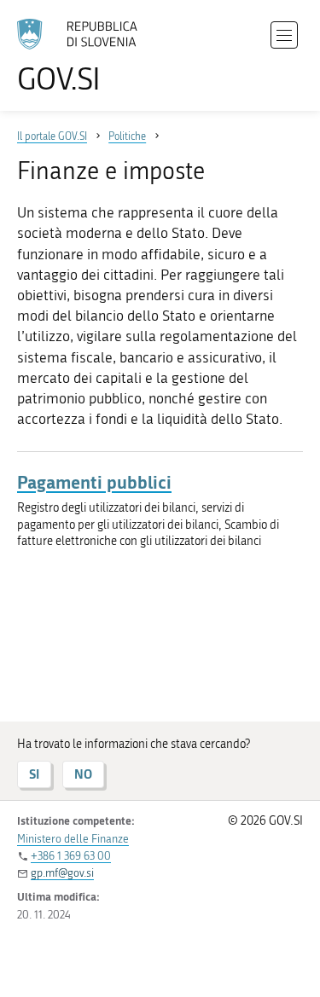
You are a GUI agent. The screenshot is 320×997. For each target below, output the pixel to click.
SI (34, 774)
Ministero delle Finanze (73, 838)
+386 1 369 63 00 (71, 855)
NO (83, 774)
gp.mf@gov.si (62, 873)
